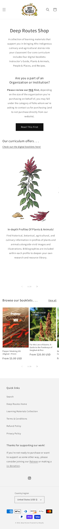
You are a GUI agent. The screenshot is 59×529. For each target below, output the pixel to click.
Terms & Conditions (17, 418)
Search (10, 396)
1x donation (13, 465)
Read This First (29, 126)
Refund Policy (14, 426)
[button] (4, 9)
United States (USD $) (27, 499)
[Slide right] (36, 286)
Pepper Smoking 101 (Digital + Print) (11, 352)
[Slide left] (22, 286)
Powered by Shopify (37, 523)
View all (52, 300)
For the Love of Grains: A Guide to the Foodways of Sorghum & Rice (41, 347)
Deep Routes (25, 523)
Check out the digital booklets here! (21, 146)
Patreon (34, 461)
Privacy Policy (14, 433)
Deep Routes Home (17, 403)
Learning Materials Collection (22, 411)
